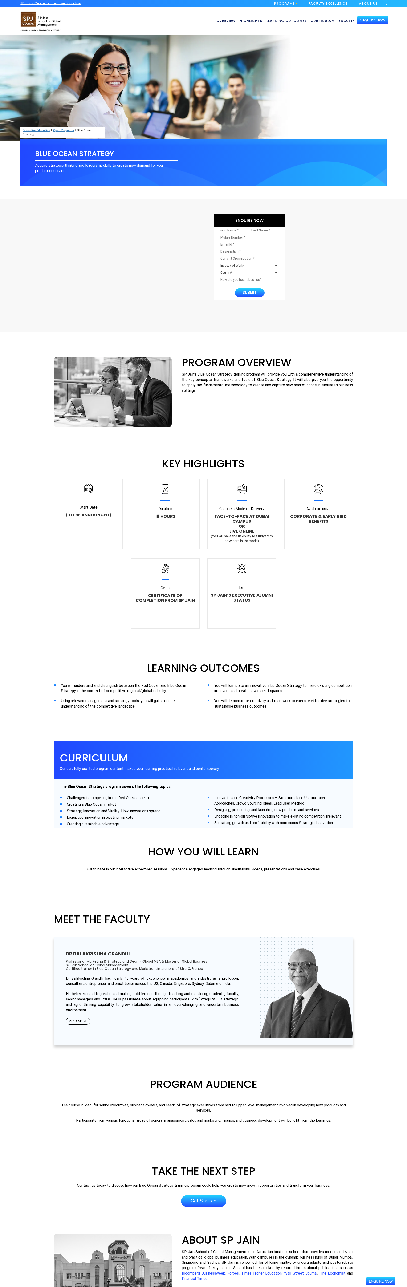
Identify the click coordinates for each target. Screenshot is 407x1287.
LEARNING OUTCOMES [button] (286, 20)
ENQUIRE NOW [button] (373, 20)
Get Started (203, 1201)
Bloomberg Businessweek (203, 1273)
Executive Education (36, 130)
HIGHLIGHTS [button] (251, 20)
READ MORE (78, 1021)
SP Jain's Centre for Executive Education (50, 3)
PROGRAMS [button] (284, 3)
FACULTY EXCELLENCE (328, 3)
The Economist (333, 1273)
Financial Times (194, 1278)
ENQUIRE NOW (381, 1281)
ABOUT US (368, 3)
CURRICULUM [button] (323, 20)
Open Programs (63, 130)
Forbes (233, 1273)
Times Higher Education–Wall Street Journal (279, 1273)
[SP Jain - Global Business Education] (40, 18)
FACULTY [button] (347, 20)
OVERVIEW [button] (226, 20)
